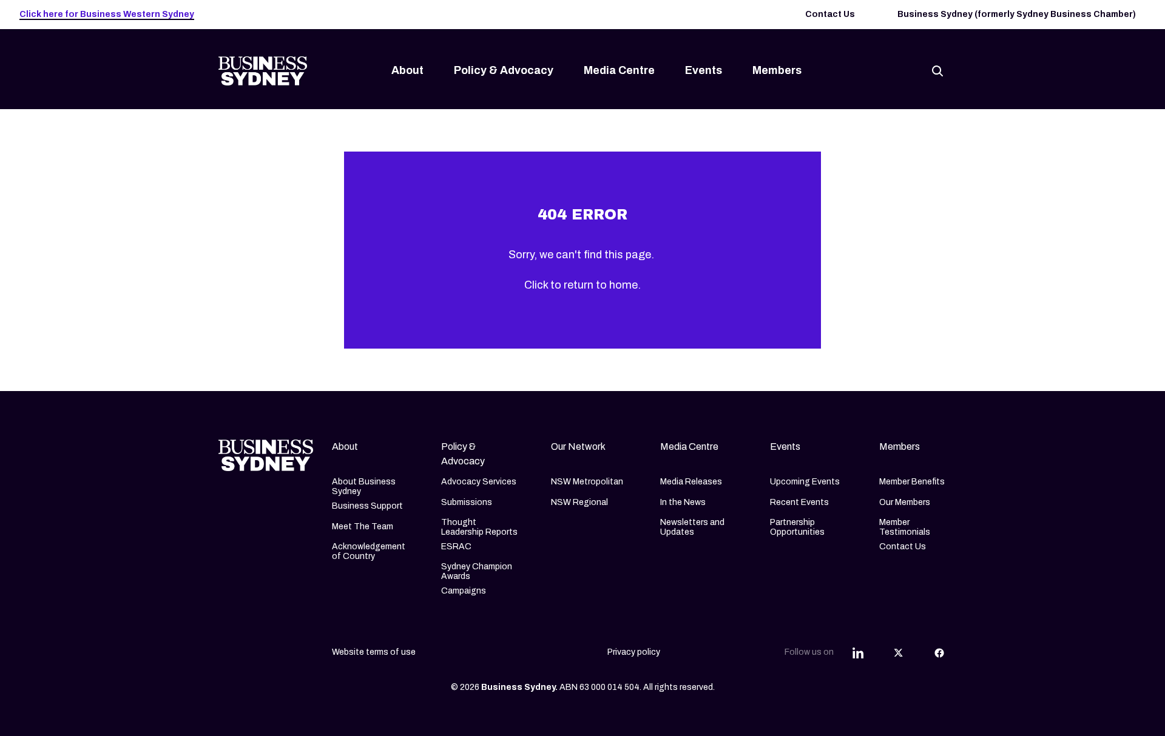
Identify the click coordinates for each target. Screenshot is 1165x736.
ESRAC (456, 546)
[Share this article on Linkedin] (858, 652)
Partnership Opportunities (797, 527)
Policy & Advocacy (503, 70)
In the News (683, 502)
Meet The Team (362, 526)
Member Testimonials (904, 527)
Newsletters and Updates (692, 527)
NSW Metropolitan (587, 481)
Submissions (466, 502)
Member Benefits (912, 481)
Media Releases (691, 481)
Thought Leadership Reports (479, 527)
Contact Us (830, 14)
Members (777, 70)
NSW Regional (579, 502)
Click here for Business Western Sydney (106, 14)
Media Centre (619, 70)
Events (703, 70)
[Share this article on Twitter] (898, 652)
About (407, 70)
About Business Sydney (364, 486)
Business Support (367, 505)
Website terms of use (374, 652)
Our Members (904, 502)
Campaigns (463, 590)
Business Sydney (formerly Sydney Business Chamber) (1016, 14)
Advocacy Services (478, 481)
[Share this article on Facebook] (939, 652)
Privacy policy (633, 652)
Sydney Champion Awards (476, 571)
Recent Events (799, 502)
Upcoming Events (805, 481)
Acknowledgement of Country (368, 551)
